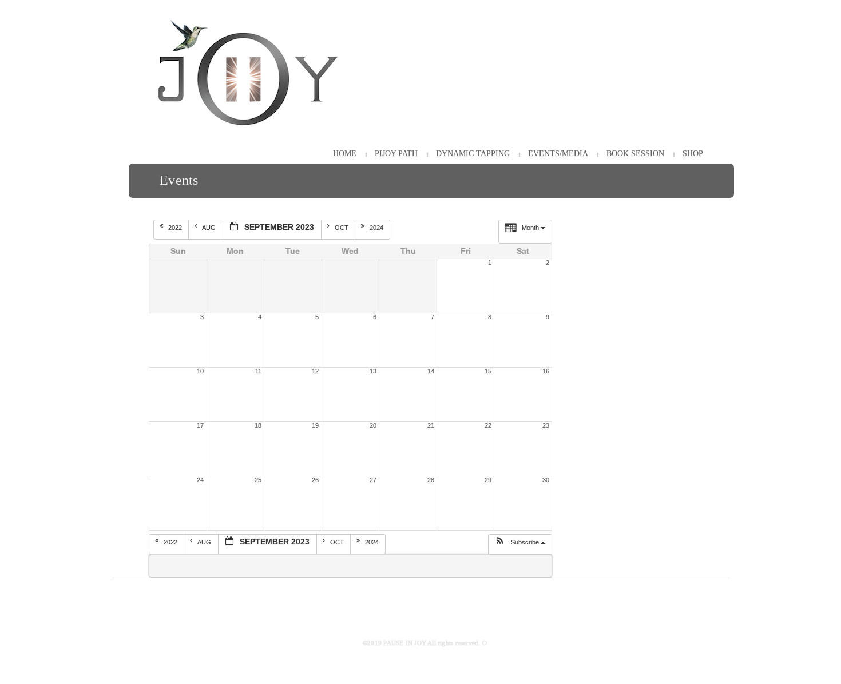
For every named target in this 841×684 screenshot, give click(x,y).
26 (315, 479)
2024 (377, 227)
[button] (520, 544)
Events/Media (558, 153)
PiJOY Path (396, 153)
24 (200, 479)
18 (258, 425)
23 (545, 425)
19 (315, 425)
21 (430, 425)
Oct (342, 227)
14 (430, 371)
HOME (344, 153)
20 (373, 425)
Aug (209, 227)
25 (258, 479)
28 (430, 479)
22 (488, 425)
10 (200, 371)
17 (200, 425)
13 (373, 371)
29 (488, 479)
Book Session (635, 153)
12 (315, 371)
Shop (693, 153)
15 (488, 371)
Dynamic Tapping (473, 153)
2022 (176, 227)
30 (545, 479)
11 (258, 371)
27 (373, 479)
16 (545, 371)
